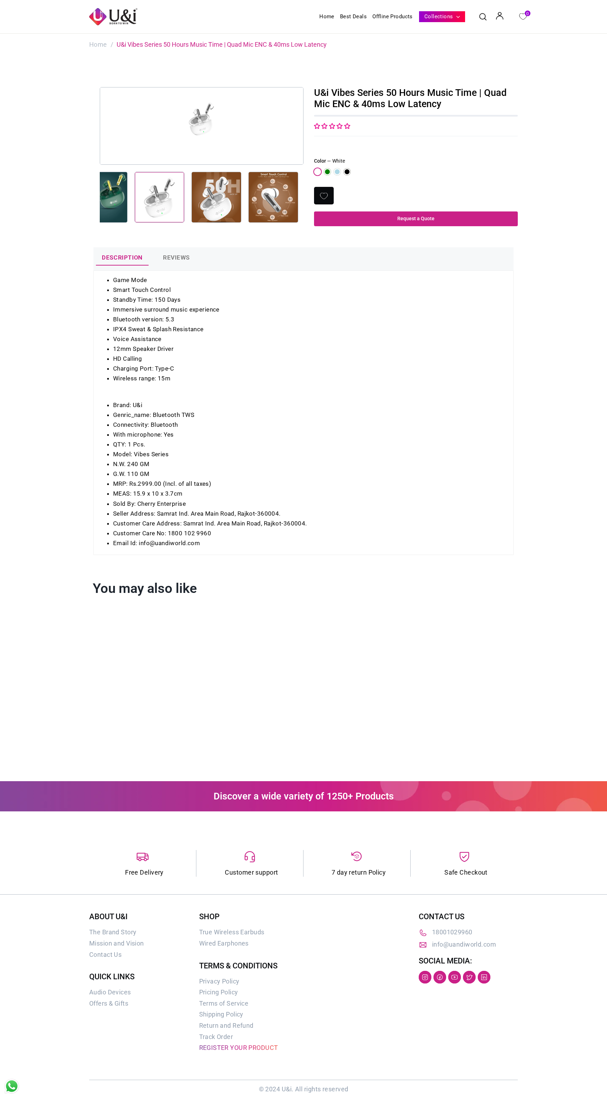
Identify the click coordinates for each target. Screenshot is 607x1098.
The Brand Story (112, 932)
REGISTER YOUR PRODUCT (238, 1047)
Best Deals (353, 16)
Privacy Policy (219, 981)
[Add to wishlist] (324, 195)
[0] (522, 15)
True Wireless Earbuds (232, 932)
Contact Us (105, 954)
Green (327, 171)
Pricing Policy (218, 992)
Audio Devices (110, 992)
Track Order (216, 1036)
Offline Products (392, 16)
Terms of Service (224, 1003)
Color (329, 161)
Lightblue (337, 171)
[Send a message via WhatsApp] (12, 1086)
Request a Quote (416, 218)
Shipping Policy (221, 1014)
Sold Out (138, 735)
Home (326, 16)
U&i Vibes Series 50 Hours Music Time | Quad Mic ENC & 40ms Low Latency (137, 708)
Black (347, 171)
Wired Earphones (224, 943)
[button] (332, 126)
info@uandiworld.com (464, 944)
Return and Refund (226, 1025)
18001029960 (452, 932)
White (317, 171)
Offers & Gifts (108, 1003)
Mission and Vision (116, 943)
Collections (439, 16)
